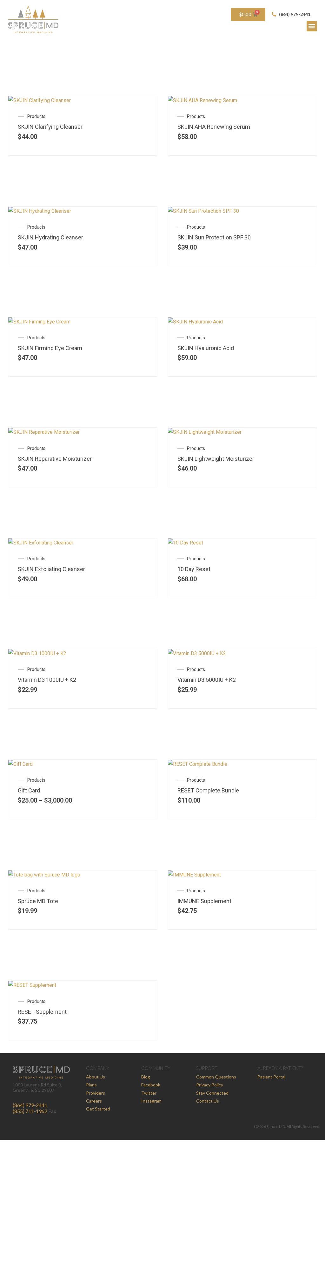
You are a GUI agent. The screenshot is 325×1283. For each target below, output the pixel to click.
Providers (95, 1093)
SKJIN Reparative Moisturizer (55, 458)
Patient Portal (271, 1076)
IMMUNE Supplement (204, 901)
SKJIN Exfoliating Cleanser (51, 569)
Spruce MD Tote (38, 901)
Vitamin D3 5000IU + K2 (206, 679)
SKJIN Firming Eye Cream (50, 348)
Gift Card (29, 790)
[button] (312, 26)
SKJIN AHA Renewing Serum (213, 126)
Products (36, 116)
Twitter (148, 1093)
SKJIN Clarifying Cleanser (50, 126)
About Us (95, 1076)
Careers (94, 1101)
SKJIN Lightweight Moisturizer (215, 458)
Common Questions (216, 1076)
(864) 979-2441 (30, 1105)
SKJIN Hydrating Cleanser (50, 237)
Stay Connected (212, 1093)
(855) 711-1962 (30, 1111)
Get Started (98, 1108)
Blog (145, 1076)
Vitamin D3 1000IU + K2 (47, 679)
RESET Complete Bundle (208, 790)
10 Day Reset (193, 569)
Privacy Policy (209, 1084)
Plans (91, 1084)
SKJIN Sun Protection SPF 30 (214, 237)
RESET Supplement (42, 1011)
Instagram (151, 1101)
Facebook (150, 1084)
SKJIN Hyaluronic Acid (205, 348)
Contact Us (207, 1101)
